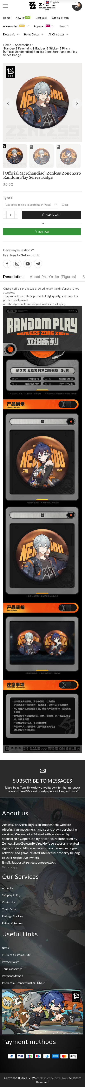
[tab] (13, 278)
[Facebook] (7, 264)
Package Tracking (12, 916)
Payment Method (12, 976)
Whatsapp (10, 867)
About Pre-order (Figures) (53, 277)
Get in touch (30, 255)
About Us (7, 888)
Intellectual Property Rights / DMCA (23, 983)
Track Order (9, 909)
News (5, 948)
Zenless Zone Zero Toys (52, 1078)
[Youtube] (28, 264)
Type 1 (7, 198)
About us (15, 813)
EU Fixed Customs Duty (16, 955)
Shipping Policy (11, 895)
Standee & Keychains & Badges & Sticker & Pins (35, 48)
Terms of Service (12, 969)
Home (7, 45)
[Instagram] (17, 264)
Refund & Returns (12, 923)
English (54, 2)
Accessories (23, 45)
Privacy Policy (10, 962)
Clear (65, 204)
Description (13, 277)
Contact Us (8, 902)
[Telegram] (38, 264)
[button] (5, 6)
